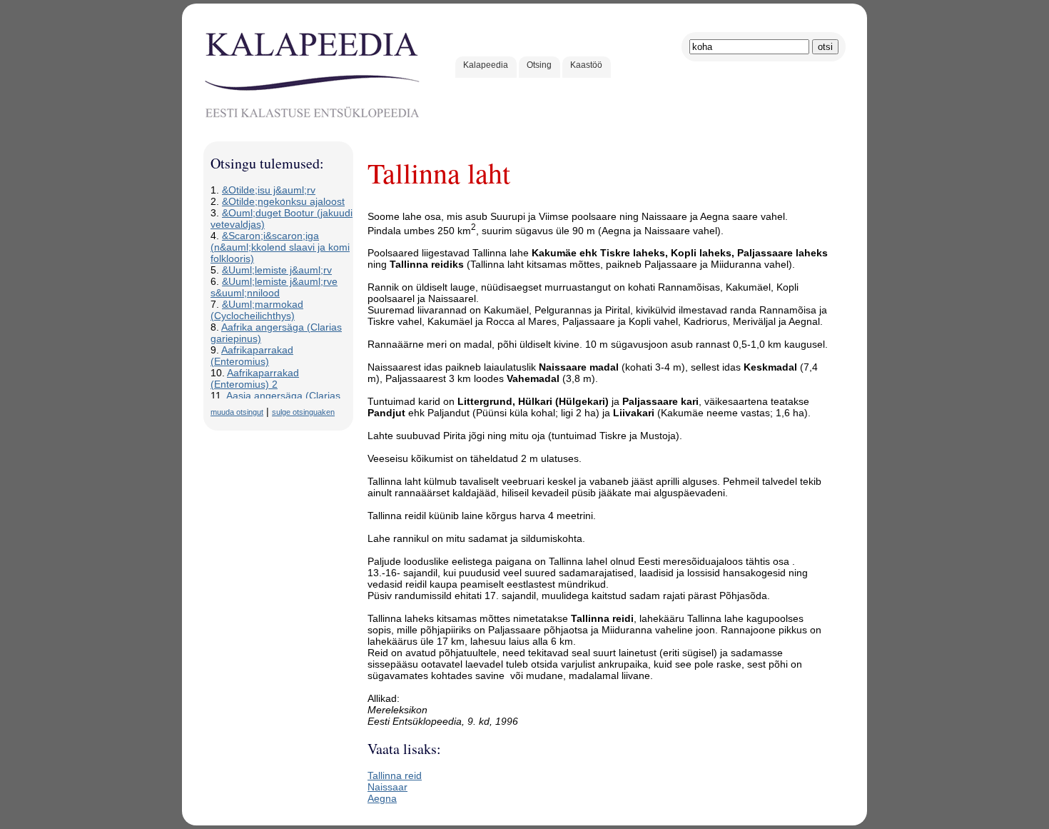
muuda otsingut (237, 412)
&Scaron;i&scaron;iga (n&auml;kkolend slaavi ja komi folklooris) (280, 247)
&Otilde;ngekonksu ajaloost (283, 201)
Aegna (382, 798)
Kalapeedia (485, 65)
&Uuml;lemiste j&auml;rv (277, 270)
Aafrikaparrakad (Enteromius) (252, 355)
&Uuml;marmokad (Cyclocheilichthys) (257, 309)
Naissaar (387, 787)
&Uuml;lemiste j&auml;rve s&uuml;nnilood (274, 287)
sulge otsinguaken (303, 412)
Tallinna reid (395, 775)
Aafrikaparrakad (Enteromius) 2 (255, 378)
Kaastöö (586, 65)
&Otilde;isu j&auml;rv (268, 190)
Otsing (539, 65)
